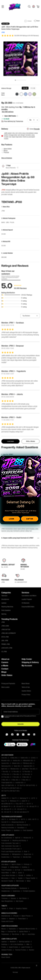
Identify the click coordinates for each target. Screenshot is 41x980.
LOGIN (11, 519)
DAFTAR (29, 519)
